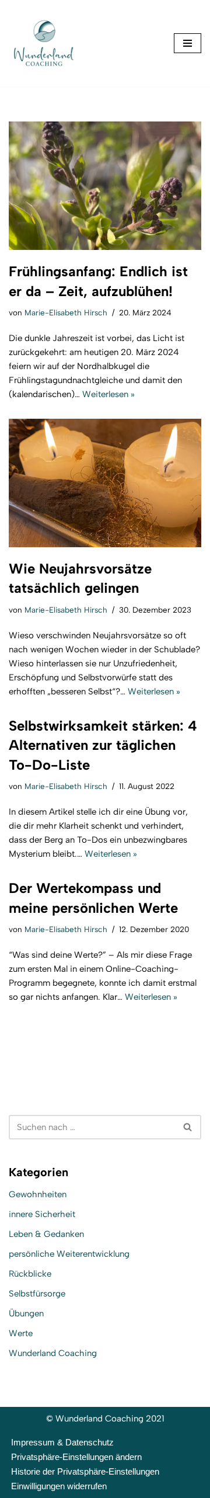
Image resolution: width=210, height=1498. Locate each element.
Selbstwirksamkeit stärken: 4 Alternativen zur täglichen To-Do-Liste (103, 745)
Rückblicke (30, 1273)
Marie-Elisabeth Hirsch (65, 312)
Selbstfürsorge (37, 1293)
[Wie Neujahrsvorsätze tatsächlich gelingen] (105, 483)
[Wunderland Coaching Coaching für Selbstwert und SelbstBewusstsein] (44, 43)
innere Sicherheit (42, 1214)
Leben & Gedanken (46, 1234)
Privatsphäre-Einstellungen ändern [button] (76, 1457)
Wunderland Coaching (53, 1353)
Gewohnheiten (37, 1194)
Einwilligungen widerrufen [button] (59, 1486)
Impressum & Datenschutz (62, 1442)
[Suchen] (188, 1127)
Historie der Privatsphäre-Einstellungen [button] (85, 1471)
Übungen (26, 1313)
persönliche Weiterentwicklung (69, 1254)
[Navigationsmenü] (187, 43)
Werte (21, 1333)
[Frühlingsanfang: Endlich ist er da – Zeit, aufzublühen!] (105, 185)
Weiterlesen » (108, 394)
